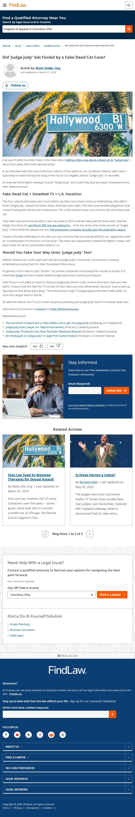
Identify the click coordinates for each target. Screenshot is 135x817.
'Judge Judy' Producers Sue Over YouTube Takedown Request (44, 331)
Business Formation (22, 630)
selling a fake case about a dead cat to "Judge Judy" (97, 160)
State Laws (16, 635)
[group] (67, 486)
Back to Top (69, 655)
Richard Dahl (88, 482)
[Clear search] (92, 594)
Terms (6, 807)
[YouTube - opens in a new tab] (17, 734)
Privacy (18, 807)
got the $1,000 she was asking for (49, 225)
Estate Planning (19, 624)
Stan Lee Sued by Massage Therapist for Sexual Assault (31, 477)
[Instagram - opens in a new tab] (40, 734)
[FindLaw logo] (19, 5)
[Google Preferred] (62, 734)
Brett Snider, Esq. (48, 68)
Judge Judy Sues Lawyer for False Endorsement (35, 327)
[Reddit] (51, 734)
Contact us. (15, 693)
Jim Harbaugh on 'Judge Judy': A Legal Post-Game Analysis (41, 336)
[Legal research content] (128, 778)
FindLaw (6, 45)
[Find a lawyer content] (128, 757)
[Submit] (112, 714)
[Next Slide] (90, 534)
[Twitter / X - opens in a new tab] (28, 734)
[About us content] (128, 746)
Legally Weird (32, 45)
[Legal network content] (128, 789)
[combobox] (52, 594)
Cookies (48, 807)
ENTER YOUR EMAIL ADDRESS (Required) (26, 707)
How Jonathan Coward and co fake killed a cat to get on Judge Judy (47, 323)
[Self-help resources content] (128, 768)
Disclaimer (33, 807)
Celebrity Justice (52, 45)
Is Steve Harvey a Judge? (95, 475)
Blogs (18, 45)
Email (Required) (79, 384)
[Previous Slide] (45, 534)
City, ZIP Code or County (23, 588)
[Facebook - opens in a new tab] (6, 734)
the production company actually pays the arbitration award (87, 229)
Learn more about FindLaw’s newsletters (86, 405)
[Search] (129, 5)
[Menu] (4, 5)
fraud (19, 275)
